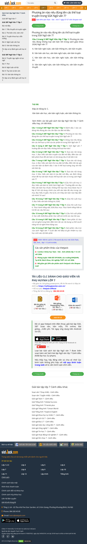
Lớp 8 (51, 8)
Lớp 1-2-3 (5, 465)
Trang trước (39, 26)
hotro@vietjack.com (17, 515)
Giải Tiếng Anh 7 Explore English (44, 412)
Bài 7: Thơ (5, 64)
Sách (66, 444)
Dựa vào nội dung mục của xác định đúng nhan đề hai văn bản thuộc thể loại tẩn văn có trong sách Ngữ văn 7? (56, 175)
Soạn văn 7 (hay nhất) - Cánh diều (45, 392)
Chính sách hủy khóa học (12, 494)
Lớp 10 (66, 8)
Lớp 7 (43, 8)
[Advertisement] (58, 86)
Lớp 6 (36, 8)
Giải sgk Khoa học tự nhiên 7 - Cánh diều (48, 415)
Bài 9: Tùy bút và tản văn (11, 71)
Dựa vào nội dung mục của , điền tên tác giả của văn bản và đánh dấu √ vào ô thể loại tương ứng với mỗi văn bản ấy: (56, 164)
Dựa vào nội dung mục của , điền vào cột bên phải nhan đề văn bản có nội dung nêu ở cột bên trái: (56, 154)
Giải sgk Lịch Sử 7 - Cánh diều (43, 418)
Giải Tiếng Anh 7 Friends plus (43, 405)
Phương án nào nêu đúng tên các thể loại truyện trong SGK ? (56, 135)
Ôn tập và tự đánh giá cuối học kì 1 (14, 50)
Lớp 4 (21, 8)
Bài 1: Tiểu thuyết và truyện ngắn (14, 29)
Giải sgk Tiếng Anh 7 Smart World (45, 408)
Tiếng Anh (64, 474)
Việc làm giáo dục (73, 3)
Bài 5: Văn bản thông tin (11, 45)
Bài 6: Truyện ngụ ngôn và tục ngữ (13, 59)
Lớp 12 (24, 474)
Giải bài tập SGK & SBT (27, 444)
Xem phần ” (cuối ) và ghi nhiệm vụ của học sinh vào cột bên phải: (56, 230)
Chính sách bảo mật (10, 483)
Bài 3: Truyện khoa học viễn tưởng (12, 37)
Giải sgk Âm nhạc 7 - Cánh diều (44, 438)
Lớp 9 (58, 8)
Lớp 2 (6, 8)
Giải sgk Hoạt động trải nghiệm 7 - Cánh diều (49, 435)
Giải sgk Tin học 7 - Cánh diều (43, 431)
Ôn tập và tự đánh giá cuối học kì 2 (14, 79)
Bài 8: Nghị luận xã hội (10, 67)
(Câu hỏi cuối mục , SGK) (56, 200)
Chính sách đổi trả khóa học (13, 490)
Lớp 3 (14, 8)
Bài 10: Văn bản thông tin (11, 74)
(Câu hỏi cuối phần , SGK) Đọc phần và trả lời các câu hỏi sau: (56, 214)
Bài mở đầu (6, 26)
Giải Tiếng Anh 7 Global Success (44, 402)
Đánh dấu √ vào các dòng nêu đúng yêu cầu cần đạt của (56, 129)
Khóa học (79, 444)
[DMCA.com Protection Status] (26, 541)
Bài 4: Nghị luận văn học (11, 42)
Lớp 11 (74, 8)
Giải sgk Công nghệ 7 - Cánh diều (45, 428)
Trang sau (76, 26)
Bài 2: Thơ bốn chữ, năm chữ (12, 33)
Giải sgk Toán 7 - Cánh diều (42, 399)
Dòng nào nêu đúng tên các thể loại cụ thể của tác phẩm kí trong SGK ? (56, 141)
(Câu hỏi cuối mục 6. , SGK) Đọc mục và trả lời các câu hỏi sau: (56, 207)
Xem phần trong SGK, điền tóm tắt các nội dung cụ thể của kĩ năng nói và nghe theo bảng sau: (56, 222)
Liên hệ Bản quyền (9, 498)
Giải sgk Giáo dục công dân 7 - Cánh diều (48, 425)
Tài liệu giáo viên (50, 444)
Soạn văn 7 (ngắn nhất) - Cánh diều (46, 395)
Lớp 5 (29, 8)
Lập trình (44, 474)
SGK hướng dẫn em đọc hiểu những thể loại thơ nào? (56, 147)
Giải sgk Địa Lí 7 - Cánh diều (43, 421)
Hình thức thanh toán (10, 486)
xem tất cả (58, 318)
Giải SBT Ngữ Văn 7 (9, 19)
